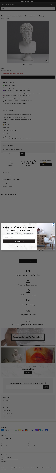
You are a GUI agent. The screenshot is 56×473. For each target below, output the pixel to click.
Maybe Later (19, 246)
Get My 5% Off (19, 241)
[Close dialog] (53, 224)
